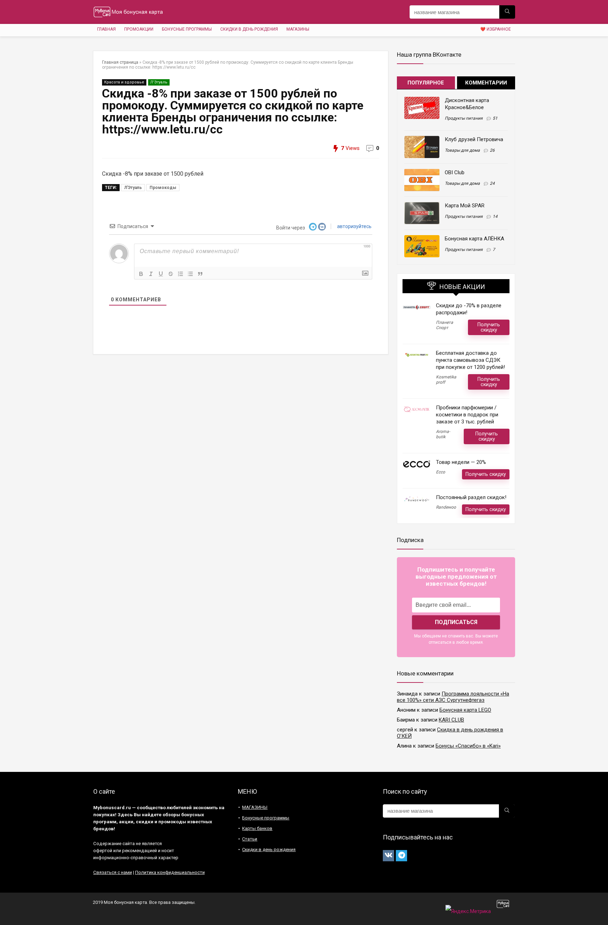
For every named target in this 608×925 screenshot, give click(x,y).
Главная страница (120, 62)
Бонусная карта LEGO (465, 710)
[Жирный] (141, 274)
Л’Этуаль (158, 82)
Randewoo (446, 507)
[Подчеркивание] (161, 274)
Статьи (249, 839)
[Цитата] (200, 274)
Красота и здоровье (124, 82)
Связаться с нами (112, 872)
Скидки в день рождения (249, 29)
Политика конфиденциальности (170, 872)
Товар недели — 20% (461, 462)
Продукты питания (464, 118)
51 (495, 118)
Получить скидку (488, 327)
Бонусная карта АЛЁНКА (474, 238)
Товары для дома (462, 150)
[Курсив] (151, 274)
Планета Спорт (444, 325)
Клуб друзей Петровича (474, 139)
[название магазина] (507, 12)
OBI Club (454, 172)
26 (492, 150)
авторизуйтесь (354, 226)
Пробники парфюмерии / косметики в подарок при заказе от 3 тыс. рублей (467, 414)
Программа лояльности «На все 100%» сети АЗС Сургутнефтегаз (453, 697)
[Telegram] (401, 855)
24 (492, 183)
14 (495, 216)
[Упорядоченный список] (180, 274)
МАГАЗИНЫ (297, 29)
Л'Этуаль (133, 187)
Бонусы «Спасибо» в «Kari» (468, 746)
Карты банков (257, 828)
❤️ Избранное (495, 29)
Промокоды (163, 187)
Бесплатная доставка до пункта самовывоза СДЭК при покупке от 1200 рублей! (470, 360)
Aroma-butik (443, 434)
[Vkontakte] (388, 855)
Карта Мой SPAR (464, 205)
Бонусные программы (187, 29)
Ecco (440, 472)
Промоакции (138, 29)
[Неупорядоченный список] (190, 274)
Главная (106, 29)
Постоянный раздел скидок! (471, 497)
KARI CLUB (451, 720)
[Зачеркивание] (171, 274)
